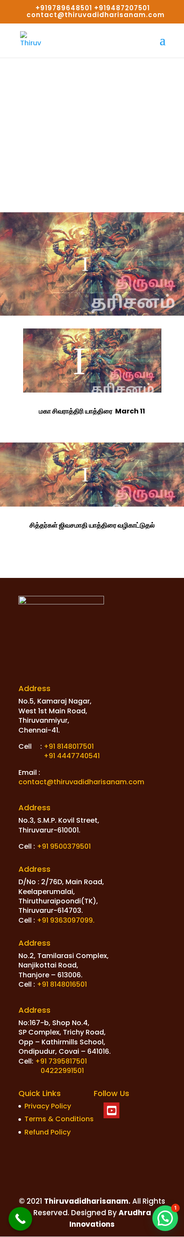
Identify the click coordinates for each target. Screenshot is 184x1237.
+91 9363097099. (66, 920)
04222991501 (62, 1071)
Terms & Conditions (59, 1119)
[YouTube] (111, 1110)
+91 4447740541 (72, 756)
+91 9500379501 (64, 846)
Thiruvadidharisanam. (86, 1201)
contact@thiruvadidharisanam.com (81, 782)
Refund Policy (47, 1132)
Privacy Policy (47, 1106)
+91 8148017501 (69, 746)
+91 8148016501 (62, 984)
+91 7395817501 (61, 1061)
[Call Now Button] (20, 1219)
